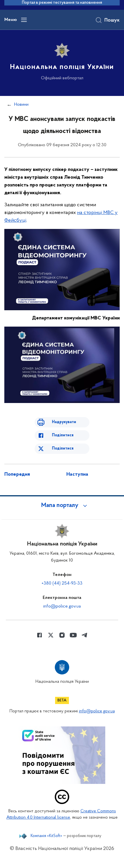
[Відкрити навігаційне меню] (24, 20)
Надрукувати (64, 422)
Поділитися (63, 435)
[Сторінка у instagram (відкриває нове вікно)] (62, 635)
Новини (21, 104)
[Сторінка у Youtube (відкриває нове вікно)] (73, 635)
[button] (62, 505)
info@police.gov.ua (62, 606)
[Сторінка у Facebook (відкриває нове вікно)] (39, 635)
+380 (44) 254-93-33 (62, 583)
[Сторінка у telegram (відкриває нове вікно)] (84, 635)
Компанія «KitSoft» (46, 836)
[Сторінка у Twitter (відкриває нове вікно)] (50, 635)
